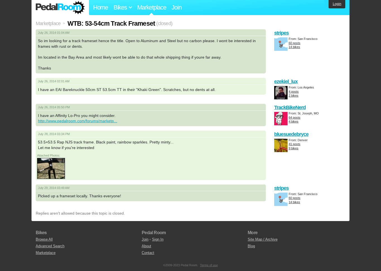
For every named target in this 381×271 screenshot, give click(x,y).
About (146, 246)
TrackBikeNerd (290, 107)
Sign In (157, 239)
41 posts (294, 144)
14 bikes (294, 47)
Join (176, 7)
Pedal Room (60, 7)
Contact (148, 253)
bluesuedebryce (291, 134)
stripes (281, 33)
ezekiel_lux (286, 81)
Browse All (44, 239)
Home (100, 7)
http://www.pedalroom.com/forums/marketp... (77, 121)
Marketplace (151, 7)
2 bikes (293, 95)
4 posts (294, 91)
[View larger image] (51, 168)
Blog (251, 246)
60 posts (294, 43)
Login (337, 4)
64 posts (294, 117)
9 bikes (293, 148)
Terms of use (209, 265)
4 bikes (293, 121)
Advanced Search (50, 246)
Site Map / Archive (263, 239)
